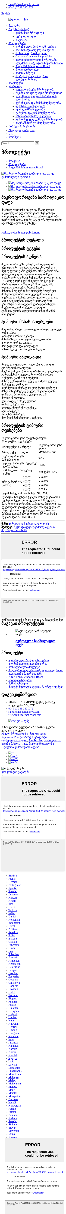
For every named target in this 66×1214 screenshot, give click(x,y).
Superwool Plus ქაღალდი (17, 737)
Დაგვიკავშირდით (21, 130)
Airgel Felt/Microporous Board (32, 66)
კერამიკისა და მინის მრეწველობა (38, 102)
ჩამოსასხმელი (25, 72)
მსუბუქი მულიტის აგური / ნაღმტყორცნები (35, 686)
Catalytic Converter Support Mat (33, 56)
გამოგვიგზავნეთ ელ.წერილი (20, 232)
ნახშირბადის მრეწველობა (33, 116)
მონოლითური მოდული (31, 53)
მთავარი (14, 25)
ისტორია (21, 40)
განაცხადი (15, 86)
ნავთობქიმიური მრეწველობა (35, 89)
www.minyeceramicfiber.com (24, 714)
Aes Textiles (35, 740)
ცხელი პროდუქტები (14, 733)
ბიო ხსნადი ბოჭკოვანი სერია (34, 49)
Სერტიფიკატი (25, 36)
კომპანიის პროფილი (29, 32)
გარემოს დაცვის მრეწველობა (35, 112)
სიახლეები (15, 82)
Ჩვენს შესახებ (18, 29)
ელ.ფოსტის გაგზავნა (15, 771)
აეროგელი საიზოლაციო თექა (29, 523)
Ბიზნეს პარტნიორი (22, 126)
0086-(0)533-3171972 (20, 7)
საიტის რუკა (38, 733)
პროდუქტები (17, 43)
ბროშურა (14, 136)
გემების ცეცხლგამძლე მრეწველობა (39, 119)
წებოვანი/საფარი (27, 69)
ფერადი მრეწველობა (30, 109)
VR (10, 133)
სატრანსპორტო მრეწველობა (35, 122)
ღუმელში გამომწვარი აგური (20, 747)
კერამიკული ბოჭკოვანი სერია (35, 46)
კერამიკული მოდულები (38, 743)
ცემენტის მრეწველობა (30, 106)
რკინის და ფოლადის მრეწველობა (38, 92)
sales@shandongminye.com (23, 4)
